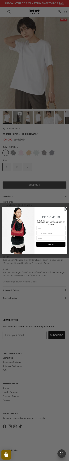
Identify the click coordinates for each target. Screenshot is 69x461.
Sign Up (50, 244)
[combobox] (39, 233)
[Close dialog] (65, 208)
